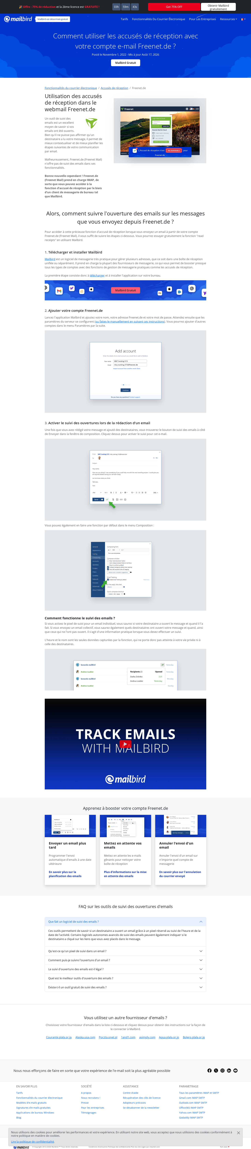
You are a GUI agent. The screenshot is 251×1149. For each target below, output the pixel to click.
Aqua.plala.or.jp (169, 1037)
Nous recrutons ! (90, 1097)
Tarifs (124, 19)
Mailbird (50, 259)
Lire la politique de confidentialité (32, 1142)
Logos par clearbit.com (150, 1147)
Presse (85, 1102)
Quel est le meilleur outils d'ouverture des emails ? (80, 978)
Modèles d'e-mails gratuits (31, 1102)
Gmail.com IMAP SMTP (192, 1097)
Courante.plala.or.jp (59, 1037)
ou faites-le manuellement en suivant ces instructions (129, 321)
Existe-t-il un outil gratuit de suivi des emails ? (77, 987)
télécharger (97, 275)
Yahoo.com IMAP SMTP (192, 1112)
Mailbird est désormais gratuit (53, 19)
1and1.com (128, 1037)
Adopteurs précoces (134, 1102)
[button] (243, 19)
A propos (86, 1092)
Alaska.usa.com (85, 1037)
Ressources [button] (227, 19)
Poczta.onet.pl (108, 1037)
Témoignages (88, 1112)
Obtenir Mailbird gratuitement (218, 7)
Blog (18, 1117)
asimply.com (147, 1037)
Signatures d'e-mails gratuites (33, 1107)
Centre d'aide (130, 1092)
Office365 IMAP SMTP (191, 1107)
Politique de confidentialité (119, 1147)
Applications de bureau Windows (35, 1112)
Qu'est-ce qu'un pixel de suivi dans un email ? (77, 951)
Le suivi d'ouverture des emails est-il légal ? (75, 969)
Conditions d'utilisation (98, 1147)
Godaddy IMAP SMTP (191, 1117)
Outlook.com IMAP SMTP (193, 1102)
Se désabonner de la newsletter (141, 1107)
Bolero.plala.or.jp (194, 1037)
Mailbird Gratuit (125, 63)
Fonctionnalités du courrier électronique (158, 19)
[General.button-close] (238, 1133)
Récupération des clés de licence (142, 1097)
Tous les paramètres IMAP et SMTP (199, 1092)
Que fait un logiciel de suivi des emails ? (73, 921)
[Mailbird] (18, 19)
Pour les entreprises (202, 19)
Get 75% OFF (174, 7)
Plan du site (136, 1147)
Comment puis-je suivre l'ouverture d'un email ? (79, 960)
